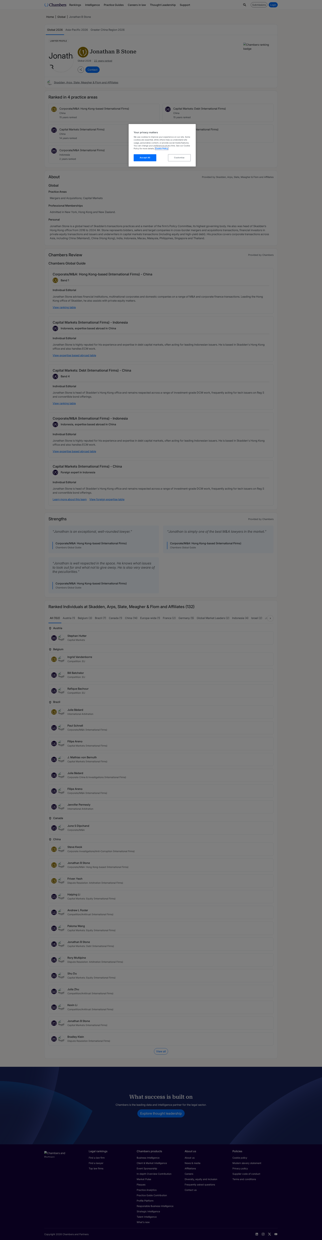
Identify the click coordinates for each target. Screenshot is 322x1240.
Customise (179, 157)
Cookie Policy (161, 148)
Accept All (145, 157)
